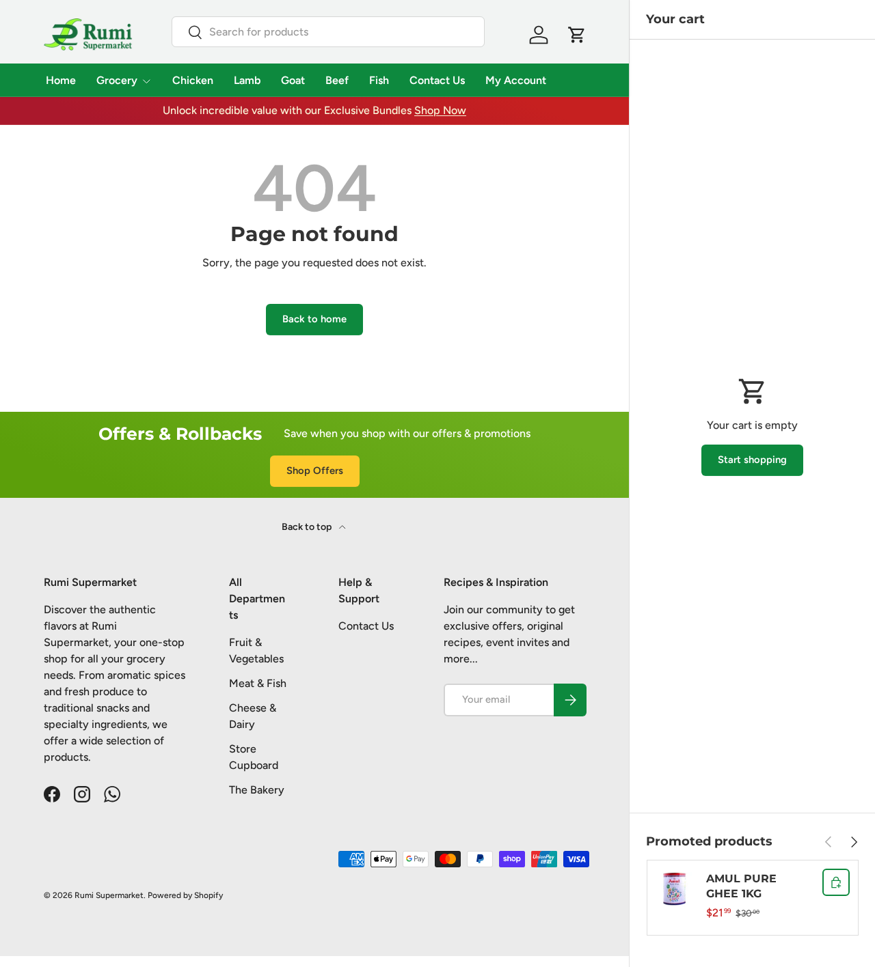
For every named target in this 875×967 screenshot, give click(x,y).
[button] (577, 35)
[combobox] (328, 31)
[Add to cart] (836, 882)
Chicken (192, 80)
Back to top (308, 527)
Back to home (314, 319)
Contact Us (437, 80)
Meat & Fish (257, 683)
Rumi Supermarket (109, 895)
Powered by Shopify (185, 895)
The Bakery (256, 789)
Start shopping (752, 459)
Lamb (247, 80)
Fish (379, 80)
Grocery (116, 80)
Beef (337, 80)
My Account (515, 80)
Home (61, 80)
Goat (293, 80)
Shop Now (440, 110)
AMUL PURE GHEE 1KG (741, 886)
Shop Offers (314, 470)
